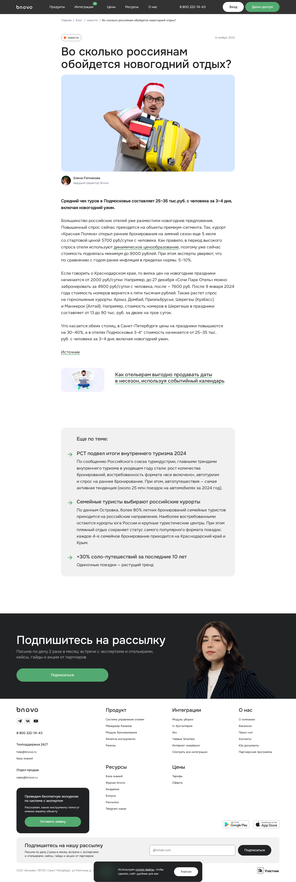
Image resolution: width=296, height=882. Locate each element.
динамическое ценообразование (146, 247)
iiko (174, 732)
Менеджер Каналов (119, 726)
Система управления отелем (125, 719)
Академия (112, 789)
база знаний (24, 758)
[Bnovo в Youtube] (36, 721)
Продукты (57, 7)
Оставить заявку (53, 821)
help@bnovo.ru (26, 752)
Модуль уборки (182, 719)
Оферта (177, 783)
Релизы (111, 745)
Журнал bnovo (115, 783)
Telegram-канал (116, 809)
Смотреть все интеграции (189, 752)
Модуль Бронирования (121, 732)
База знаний (114, 776)
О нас (152, 7)
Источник (70, 352)
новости (92, 20)
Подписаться (62, 675)
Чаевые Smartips (183, 739)
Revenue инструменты (120, 739)
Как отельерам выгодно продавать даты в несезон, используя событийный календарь (169, 377)
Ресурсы (131, 7)
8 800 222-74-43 (29, 733)
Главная (66, 20)
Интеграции (85, 7)
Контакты (245, 739)
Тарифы (177, 776)
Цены (111, 7)
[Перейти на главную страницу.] (24, 7)
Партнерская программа (255, 752)
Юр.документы (249, 745)
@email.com (162, 850)
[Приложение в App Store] (266, 824)
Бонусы (111, 796)
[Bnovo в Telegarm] (19, 721)
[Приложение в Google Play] (236, 824)
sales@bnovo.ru (27, 777)
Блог (79, 20)
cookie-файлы (144, 869)
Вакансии (245, 726)
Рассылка (112, 802)
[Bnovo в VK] (27, 721)
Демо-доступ (262, 7)
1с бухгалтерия (182, 726)
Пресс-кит (246, 732)
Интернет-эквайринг (186, 745)
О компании (247, 719)
